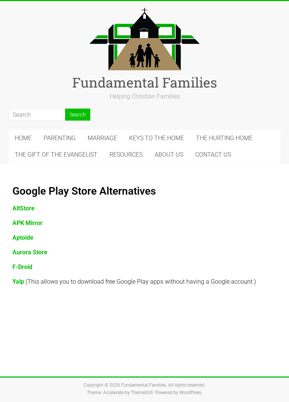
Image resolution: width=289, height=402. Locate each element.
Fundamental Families (144, 82)
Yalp (18, 281)
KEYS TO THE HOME (156, 138)
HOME (23, 138)
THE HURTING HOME (224, 138)
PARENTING (60, 138)
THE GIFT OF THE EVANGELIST (56, 154)
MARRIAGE (102, 138)
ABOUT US (169, 154)
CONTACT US (213, 154)
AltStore (23, 208)
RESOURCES (126, 154)
